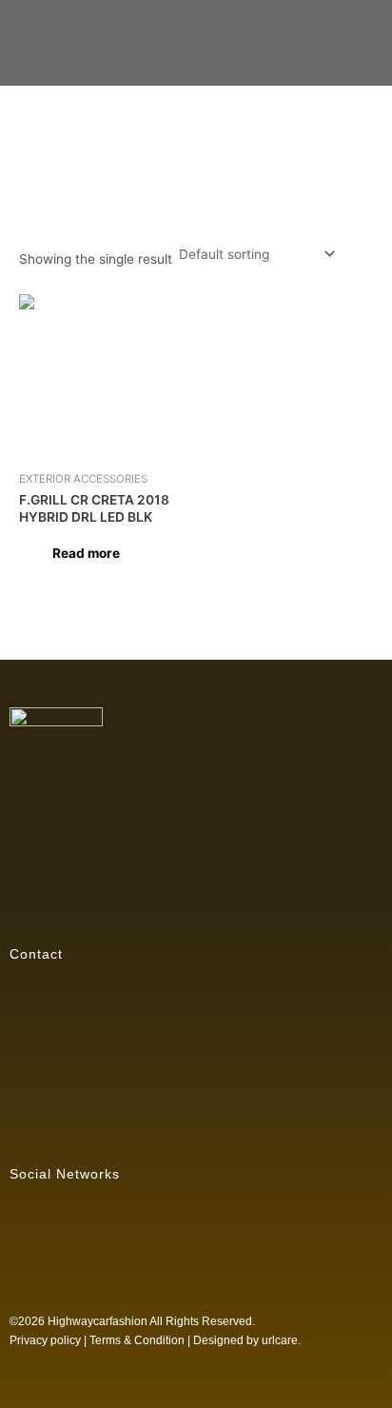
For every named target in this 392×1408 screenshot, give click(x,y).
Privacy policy (45, 1340)
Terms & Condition (137, 1340)
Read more (86, 553)
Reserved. (228, 1321)
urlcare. (280, 1340)
